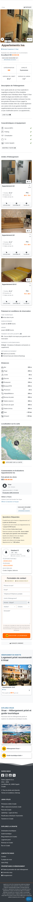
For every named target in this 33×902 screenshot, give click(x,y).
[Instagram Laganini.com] (6, 775)
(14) (30, 39)
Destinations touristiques (8, 830)
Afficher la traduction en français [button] (10, 501)
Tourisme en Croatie (7, 818)
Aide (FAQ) (4, 862)
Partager (28, 7)
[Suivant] (28, 675)
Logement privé (6, 839)
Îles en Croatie (5, 845)
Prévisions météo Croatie (8, 804)
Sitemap (17, 793)
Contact (3, 856)
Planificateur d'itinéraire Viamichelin (12, 815)
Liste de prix (6, 205)
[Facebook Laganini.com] (2, 775)
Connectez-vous (7, 872)
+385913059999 (8, 565)
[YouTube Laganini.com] (10, 775)
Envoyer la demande (17, 635)
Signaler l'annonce (17, 643)
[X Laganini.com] (14, 775)
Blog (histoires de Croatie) (9, 836)
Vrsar (3, 7)
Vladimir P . (8, 38)
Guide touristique (6, 833)
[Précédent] (5, 675)
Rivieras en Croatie (7, 842)
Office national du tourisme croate (11, 807)
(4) (29, 181)
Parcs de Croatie (6, 810)
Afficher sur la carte (14, 462)
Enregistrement (7, 875)
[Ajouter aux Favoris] (29, 666)
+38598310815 (7, 561)
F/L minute (26, 205)
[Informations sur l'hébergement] (29, 690)
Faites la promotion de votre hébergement (15, 869)
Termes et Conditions (7, 793)
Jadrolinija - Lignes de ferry (9, 812)
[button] (16, 443)
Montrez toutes (8, 148)
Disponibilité (16, 205)
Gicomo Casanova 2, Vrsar (10, 49)
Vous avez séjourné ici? (10, 58)
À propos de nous (6, 859)
